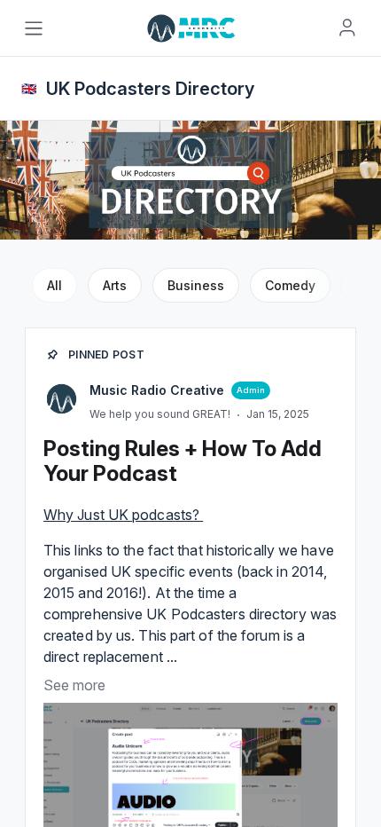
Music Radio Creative (156, 390)
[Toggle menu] (33, 28)
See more (74, 685)
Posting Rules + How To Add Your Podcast (182, 461)
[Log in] (347, 27)
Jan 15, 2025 (277, 414)
